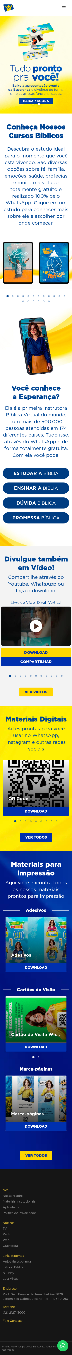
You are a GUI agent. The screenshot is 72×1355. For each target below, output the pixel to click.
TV (5, 1229)
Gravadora (10, 1246)
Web (6, 1240)
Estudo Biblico (13, 1267)
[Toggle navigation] (63, 8)
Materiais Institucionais (19, 1201)
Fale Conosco (13, 1321)
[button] (33, 104)
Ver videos (36, 692)
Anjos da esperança (17, 1261)
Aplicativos (11, 1207)
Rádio (7, 1234)
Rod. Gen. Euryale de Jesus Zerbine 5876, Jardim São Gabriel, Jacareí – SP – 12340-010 (35, 1296)
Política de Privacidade (19, 1213)
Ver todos (36, 837)
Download (36, 652)
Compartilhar (36, 661)
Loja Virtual (11, 1279)
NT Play (8, 1273)
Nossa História (13, 1196)
